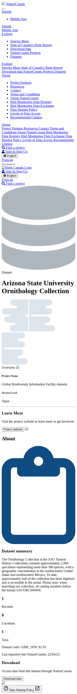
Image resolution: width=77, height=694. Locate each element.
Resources (17, 86)
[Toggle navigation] (3, 9)
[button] (6, 11)
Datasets (16, 56)
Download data (20, 49)
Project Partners (20, 82)
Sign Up (22, 151)
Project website (12, 429)
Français (7, 160)
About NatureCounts (24, 98)
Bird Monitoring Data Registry (31, 102)
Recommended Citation (26, 117)
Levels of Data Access (25, 113)
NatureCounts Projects (25, 53)
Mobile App (18, 19)
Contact (15, 90)
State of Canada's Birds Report (31, 45)
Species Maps (19, 41)
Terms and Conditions (25, 94)
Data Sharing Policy (23, 109)
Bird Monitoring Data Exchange (32, 106)
